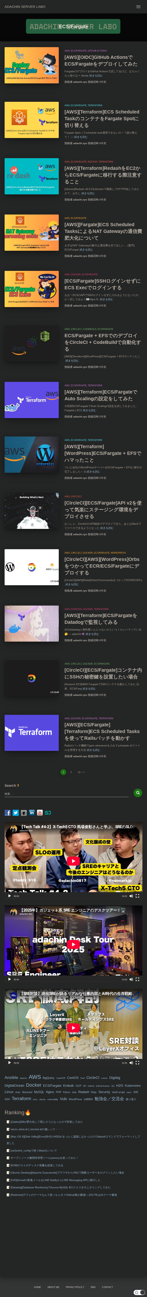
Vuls (63, 1098)
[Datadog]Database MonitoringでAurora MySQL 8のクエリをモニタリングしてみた (61, 1187)
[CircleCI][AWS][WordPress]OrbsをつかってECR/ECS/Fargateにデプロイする (102, 565)
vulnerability (52, 1099)
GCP (78, 1085)
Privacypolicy (75, 1287)
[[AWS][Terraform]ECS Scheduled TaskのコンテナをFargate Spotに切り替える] (32, 120)
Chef (82, 1078)
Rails (74, 1092)
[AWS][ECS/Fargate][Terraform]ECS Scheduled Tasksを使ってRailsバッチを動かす (102, 731)
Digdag (114, 1078)
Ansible (11, 1077)
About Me (53, 1287)
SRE (135, 1092)
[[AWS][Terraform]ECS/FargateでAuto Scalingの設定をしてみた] (32, 400)
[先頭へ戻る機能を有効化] (139, 1289)
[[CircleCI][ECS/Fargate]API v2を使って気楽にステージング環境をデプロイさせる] (32, 511)
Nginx (50, 1092)
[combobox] (67, 793)
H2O (119, 1085)
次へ (80, 772)
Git (84, 1086)
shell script (118, 1092)
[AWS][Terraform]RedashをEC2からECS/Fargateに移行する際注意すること (103, 174)
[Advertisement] (73, 1231)
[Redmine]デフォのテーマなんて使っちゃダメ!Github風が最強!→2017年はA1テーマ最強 (64, 1194)
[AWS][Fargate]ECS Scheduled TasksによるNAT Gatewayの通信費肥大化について (103, 231)
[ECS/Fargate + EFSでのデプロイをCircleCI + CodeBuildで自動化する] (32, 343)
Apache (23, 1078)
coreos (104, 1078)
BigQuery (49, 1077)
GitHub (91, 1086)
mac (17, 1092)
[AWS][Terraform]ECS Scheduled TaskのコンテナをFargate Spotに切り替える (102, 118)
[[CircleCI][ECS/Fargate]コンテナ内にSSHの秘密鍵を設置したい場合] (32, 678)
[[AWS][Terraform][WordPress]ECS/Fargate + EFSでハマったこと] (32, 454)
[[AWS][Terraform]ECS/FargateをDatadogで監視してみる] (32, 624)
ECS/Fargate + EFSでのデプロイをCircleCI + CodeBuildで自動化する (103, 342)
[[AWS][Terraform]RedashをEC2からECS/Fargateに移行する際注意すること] (32, 176)
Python (66, 1092)
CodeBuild (89, 329)
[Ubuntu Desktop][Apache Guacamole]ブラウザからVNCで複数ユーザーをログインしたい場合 (67, 1172)
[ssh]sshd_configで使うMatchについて (34, 1150)
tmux (35, 1099)
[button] (139, 1292)
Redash (92, 161)
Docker (76, 274)
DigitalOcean (14, 1085)
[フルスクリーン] (137, 896)
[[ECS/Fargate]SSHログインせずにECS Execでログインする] (32, 289)
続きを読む (96, 75)
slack (129, 1092)
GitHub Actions (97, 50)
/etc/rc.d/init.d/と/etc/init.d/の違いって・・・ (37, 1129)
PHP (58, 1092)
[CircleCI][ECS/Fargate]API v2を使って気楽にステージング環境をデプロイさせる (103, 509)
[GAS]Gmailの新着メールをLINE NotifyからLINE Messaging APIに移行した (55, 1180)
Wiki (93, 1287)
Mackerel (27, 1092)
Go (112, 1086)
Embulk (68, 1085)
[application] (73, 861)
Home (37, 1287)
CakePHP (60, 1078)
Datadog (76, 609)
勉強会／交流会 (109, 1098)
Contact (107, 1287)
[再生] (9, 896)
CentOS (72, 1078)
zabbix (88, 1099)
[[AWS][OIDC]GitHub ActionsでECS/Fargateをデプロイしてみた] (32, 65)
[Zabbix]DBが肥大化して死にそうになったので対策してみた (47, 1121)
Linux (9, 1092)
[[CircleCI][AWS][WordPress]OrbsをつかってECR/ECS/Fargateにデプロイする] (32, 567)
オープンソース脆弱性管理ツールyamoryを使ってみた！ (44, 1157)
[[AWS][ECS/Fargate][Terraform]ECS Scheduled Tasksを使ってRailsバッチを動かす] (32, 733)
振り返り (131, 1099)
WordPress (118, 553)
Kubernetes (133, 1085)
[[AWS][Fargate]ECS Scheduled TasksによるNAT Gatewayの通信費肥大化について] (32, 233)
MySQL (39, 1092)
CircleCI (76, 329)
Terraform (95, 105)
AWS (67, 50)
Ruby (94, 1092)
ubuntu (42, 1099)
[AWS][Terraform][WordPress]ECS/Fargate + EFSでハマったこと (103, 453)
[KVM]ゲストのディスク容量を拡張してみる (37, 1165)
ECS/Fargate (79, 50)
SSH (7, 1099)
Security (104, 1092)
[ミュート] (131, 896)
